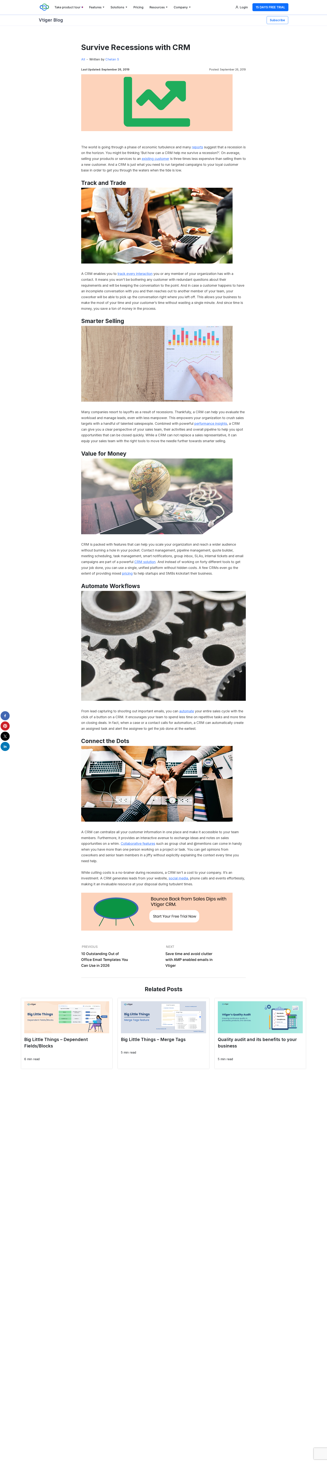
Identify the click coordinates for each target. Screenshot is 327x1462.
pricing (127, 573)
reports (197, 147)
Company (181, 7)
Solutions (117, 7)
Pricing (138, 7)
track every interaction (135, 274)
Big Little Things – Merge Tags (153, 1039)
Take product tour (67, 7)
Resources (157, 7)
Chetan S (112, 59)
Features (95, 7)
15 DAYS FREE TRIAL (270, 7)
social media (178, 878)
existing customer (155, 159)
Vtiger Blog (51, 20)
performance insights (210, 424)
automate (186, 711)
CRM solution (145, 562)
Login (244, 7)
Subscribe (277, 20)
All (83, 59)
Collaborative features (138, 844)
